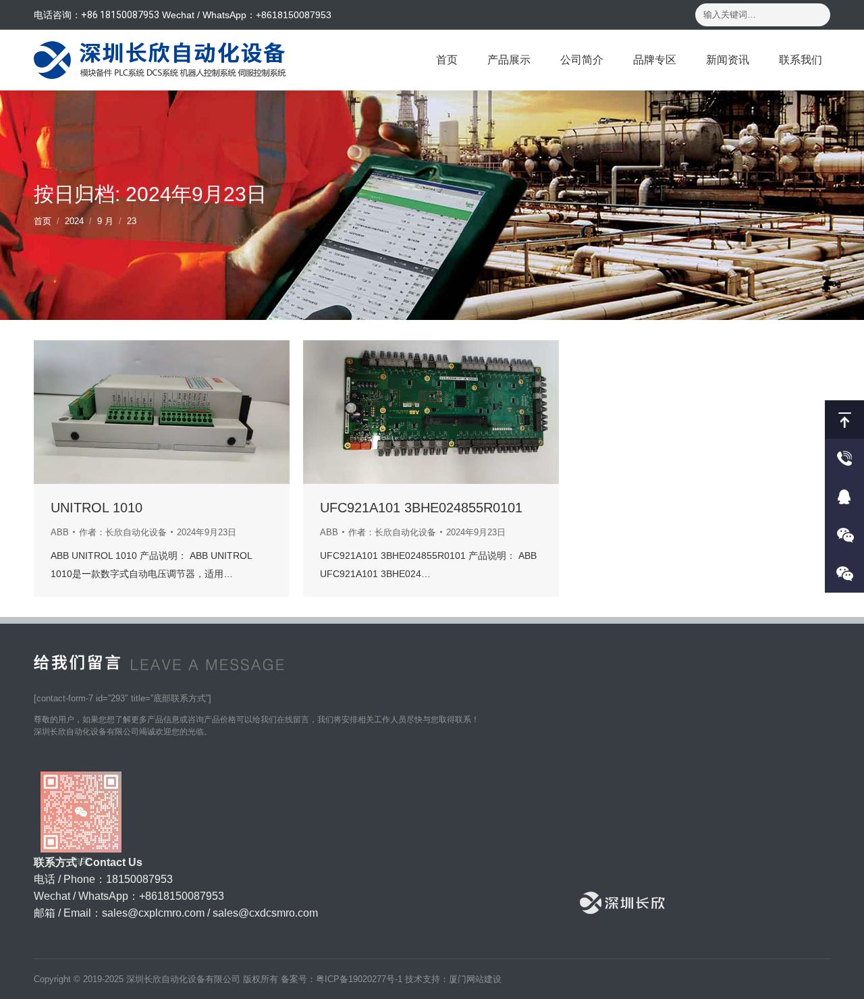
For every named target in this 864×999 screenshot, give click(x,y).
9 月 (105, 221)
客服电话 (844, 458)
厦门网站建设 (475, 979)
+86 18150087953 (120, 14)
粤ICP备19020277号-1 (359, 979)
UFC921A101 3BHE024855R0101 (421, 507)
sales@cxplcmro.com (153, 913)
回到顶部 (844, 419)
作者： (123, 532)
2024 (74, 221)
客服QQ (844, 496)
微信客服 (844, 535)
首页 (42, 221)
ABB (60, 532)
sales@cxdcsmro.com (265, 913)
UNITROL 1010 (96, 507)
